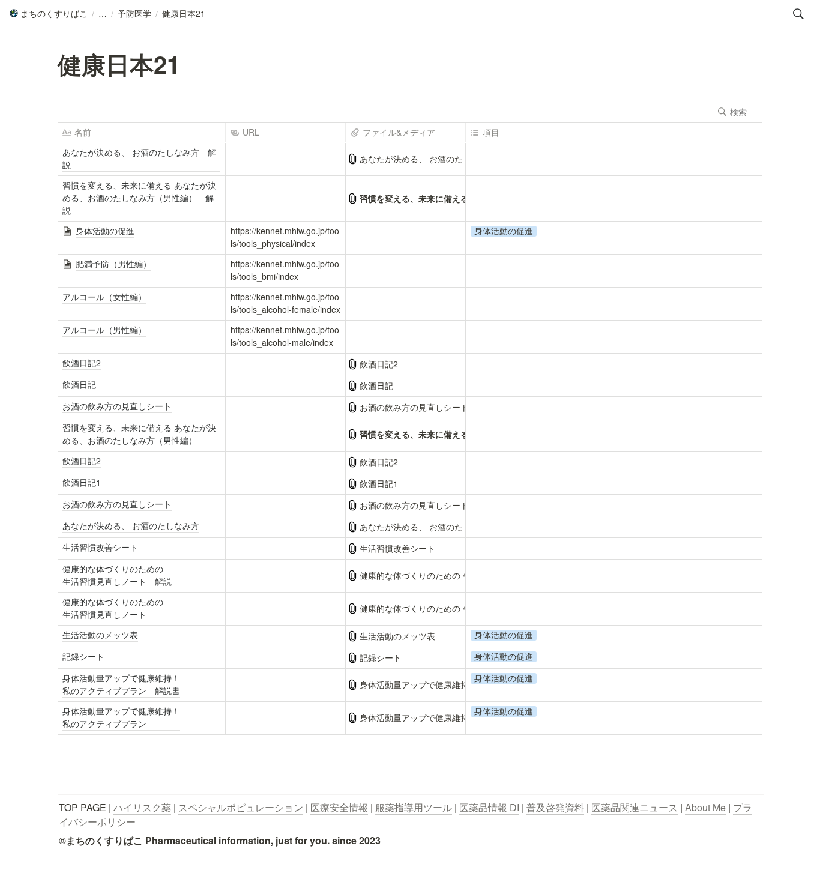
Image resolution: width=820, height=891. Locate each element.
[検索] (798, 14)
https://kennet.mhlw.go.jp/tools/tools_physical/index (285, 237)
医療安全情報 (339, 807)
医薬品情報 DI (489, 807)
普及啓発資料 (555, 807)
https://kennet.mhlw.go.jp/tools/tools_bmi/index (285, 270)
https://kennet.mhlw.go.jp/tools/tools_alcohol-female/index (285, 303)
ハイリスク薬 (142, 807)
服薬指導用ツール (413, 807)
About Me (705, 807)
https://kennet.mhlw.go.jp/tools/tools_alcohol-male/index (285, 336)
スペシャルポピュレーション (240, 807)
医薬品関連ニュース (634, 807)
